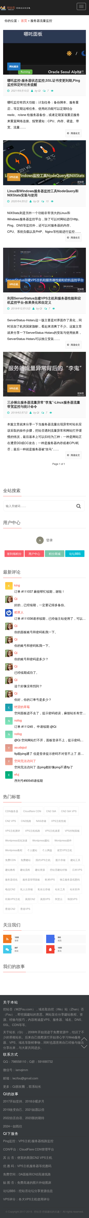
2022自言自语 (12, 1118)
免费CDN (10, 860)
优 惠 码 (8, 1166)
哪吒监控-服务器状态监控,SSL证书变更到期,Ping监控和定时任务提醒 (43, 82)
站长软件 (75, 889)
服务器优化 (11, 879)
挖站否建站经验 (58, 869)
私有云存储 (44, 889)
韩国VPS (72, 899)
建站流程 (25, 869)
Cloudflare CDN (32, 811)
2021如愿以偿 (34, 1109)
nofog (18, 720)
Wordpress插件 (63, 840)
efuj (16, 774)
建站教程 (10, 869)
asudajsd (20, 747)
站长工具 (60, 889)
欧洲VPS (50, 879)
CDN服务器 (11, 811)
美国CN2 (30, 899)
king (17, 585)
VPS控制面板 (72, 830)
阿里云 (59, 899)
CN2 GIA (51, 811)
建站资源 (40, 869)
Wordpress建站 (40, 840)
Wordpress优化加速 (16, 840)
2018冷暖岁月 (34, 1101)
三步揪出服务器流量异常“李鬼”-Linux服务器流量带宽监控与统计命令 (43, 404)
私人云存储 (26, 889)
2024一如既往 (12, 1126)
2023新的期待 (34, 1118)
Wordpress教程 (13, 850)
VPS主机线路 (32, 830)
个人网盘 (47, 850)
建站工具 (75, 860)
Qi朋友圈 (18, 1086)
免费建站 (26, 860)
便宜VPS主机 (64, 850)
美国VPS (45, 899)
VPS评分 (9, 1199)
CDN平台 (9, 1149)
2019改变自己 (12, 1109)
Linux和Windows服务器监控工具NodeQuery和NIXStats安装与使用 (42, 193)
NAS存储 (41, 821)
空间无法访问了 (25, 761)
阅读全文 (75, 133)
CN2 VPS (10, 821)
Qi (39, 90)
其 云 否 (8, 1157)
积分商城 (54, 554)
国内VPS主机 (43, 860)
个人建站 (32, 850)
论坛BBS (75, 554)
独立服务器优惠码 (70, 879)
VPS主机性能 (58, 821)
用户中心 (34, 554)
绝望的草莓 (22, 706)
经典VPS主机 (12, 899)
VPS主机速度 (52, 830)
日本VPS (77, 869)
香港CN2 (10, 908)
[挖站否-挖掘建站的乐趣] (24, 7)
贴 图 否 (8, 1182)
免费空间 (9, 1174)
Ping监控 (9, 1141)
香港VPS (25, 908)
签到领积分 (14, 554)
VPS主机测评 (12, 830)
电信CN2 (10, 889)
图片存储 (60, 860)
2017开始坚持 (12, 1101)
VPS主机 (13, 177)
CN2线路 (26, 821)
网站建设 (13, 66)
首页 (24, 20)
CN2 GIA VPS (69, 811)
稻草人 (19, 612)
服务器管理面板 (31, 879)
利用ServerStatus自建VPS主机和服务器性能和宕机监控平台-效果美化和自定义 (44, 300)
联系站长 (35, 1086)
